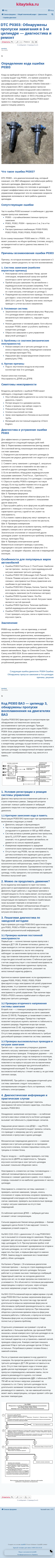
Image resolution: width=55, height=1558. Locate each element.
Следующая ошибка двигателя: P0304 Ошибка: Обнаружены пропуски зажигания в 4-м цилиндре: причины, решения (31, 674)
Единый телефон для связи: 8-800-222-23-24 (27, 1547)
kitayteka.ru (27, 4)
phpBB (23, 1544)
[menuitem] (4, 10)
